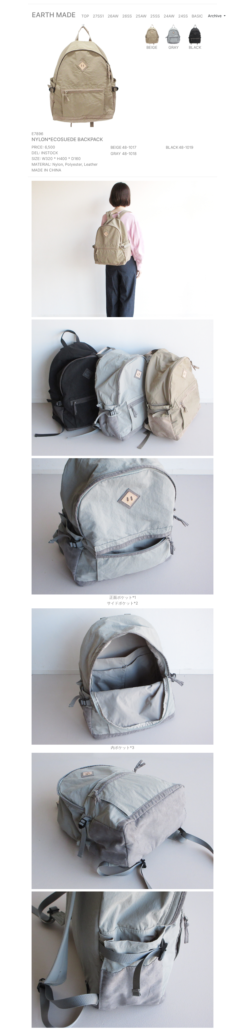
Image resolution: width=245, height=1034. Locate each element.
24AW (169, 16)
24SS (183, 16)
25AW (141, 16)
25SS (155, 16)
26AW (113, 16)
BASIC (197, 16)
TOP (85, 16)
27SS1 (98, 16)
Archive (215, 15)
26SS (127, 16)
